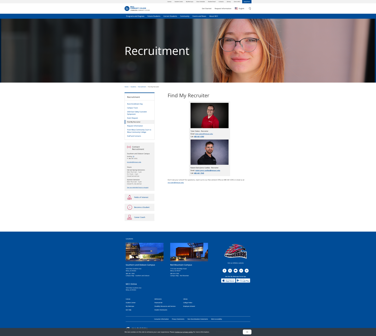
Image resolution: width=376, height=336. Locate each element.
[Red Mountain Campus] (189, 253)
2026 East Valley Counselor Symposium (137, 113)
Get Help (128, 310)
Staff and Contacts (134, 136)
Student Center (179, 1)
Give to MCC (237, 1)
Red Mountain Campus (181, 264)
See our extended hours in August (137, 187)
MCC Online (131, 284)
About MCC (213, 16)
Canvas (169, 1)
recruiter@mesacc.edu (176, 183)
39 (133, 156)
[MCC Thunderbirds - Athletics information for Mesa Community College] (235, 251)
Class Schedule (200, 1)
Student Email (212, 1)
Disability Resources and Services (165, 306)
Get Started (206, 8)
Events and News (199, 16)
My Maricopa (189, 1)
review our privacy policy (184, 332)
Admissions (158, 299)
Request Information (223, 8)
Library (229, 1)
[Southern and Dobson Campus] (145, 253)
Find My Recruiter (134, 122)
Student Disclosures (160, 310)
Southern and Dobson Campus (140, 264)
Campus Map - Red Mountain (179, 276)
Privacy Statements (178, 319)
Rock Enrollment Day (135, 104)
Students (133, 87)
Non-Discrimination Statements (198, 319)
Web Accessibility (216, 319)
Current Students (170, 16)
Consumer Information (161, 319)
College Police (187, 303)
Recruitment (157, 50)
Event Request (132, 118)
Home (126, 87)
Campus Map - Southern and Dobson (137, 276)
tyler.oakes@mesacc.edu (204, 134)
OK (247, 332)
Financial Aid (158, 303)
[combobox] (241, 8)
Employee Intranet (189, 306)
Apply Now (247, 1)
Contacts (221, 1)
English (241, 8)
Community (184, 16)
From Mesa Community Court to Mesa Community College (139, 131)
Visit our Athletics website (236, 263)
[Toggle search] (250, 8)
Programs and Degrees (135, 16)
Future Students (153, 16)
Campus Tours (132, 108)
